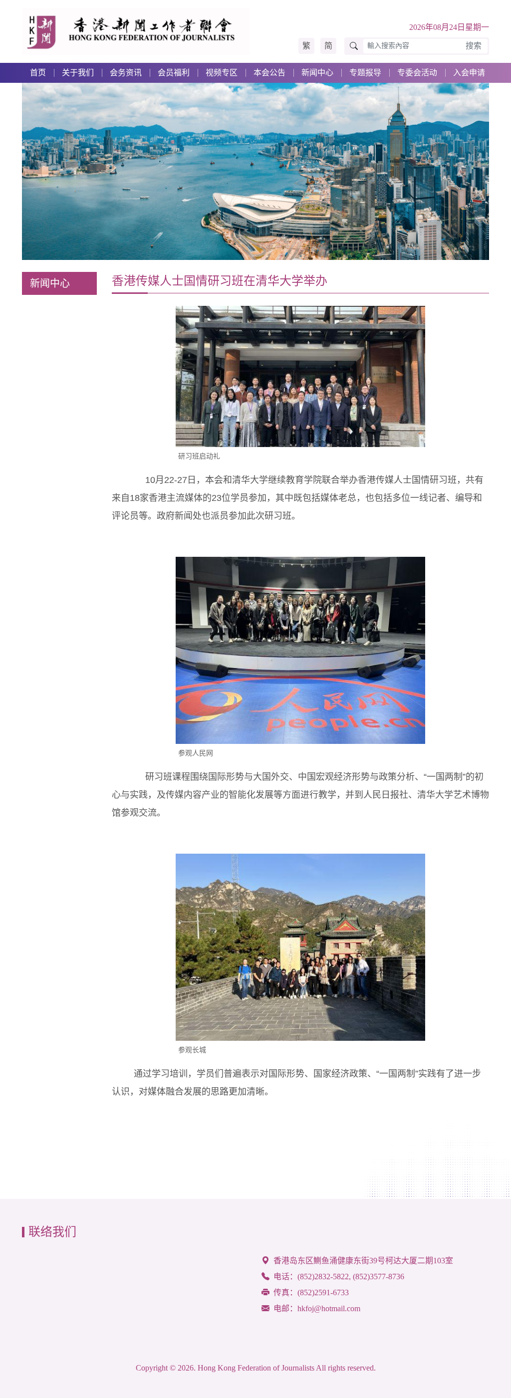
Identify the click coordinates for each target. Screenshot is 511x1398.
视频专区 (222, 72)
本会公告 (269, 72)
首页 (38, 72)
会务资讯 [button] (126, 72)
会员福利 (174, 72)
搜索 (474, 45)
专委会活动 (417, 72)
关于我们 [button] (78, 72)
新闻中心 (317, 72)
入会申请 (469, 72)
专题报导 (365, 72)
